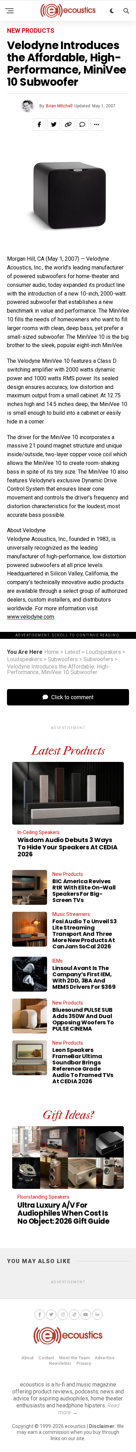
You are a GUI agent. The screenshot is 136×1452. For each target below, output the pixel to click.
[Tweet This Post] (53, 124)
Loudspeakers (103, 652)
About (27, 1357)
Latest (72, 652)
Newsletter (60, 1363)
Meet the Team (74, 1357)
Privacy (83, 1363)
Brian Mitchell (59, 106)
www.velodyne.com (30, 616)
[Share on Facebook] (39, 124)
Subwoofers (63, 659)
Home (51, 652)
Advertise (105, 1357)
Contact (46, 1357)
